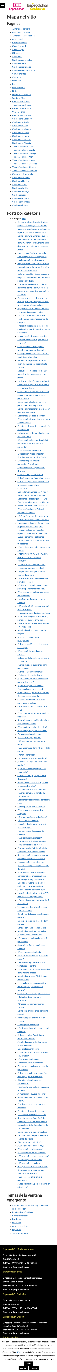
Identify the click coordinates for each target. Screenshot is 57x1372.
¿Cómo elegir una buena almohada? (33, 1156)
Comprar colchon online (23, 174)
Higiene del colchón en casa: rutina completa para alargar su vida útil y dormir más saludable (33, 267)
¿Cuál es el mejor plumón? (29, 737)
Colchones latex (19, 63)
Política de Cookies (21, 101)
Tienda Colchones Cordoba (24, 163)
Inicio (14, 84)
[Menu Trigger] (2, 5)
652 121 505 (31, 1329)
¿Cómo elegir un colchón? (29, 1163)
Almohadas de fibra (21, 28)
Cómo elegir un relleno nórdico (31, 1149)
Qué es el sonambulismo (28, 1048)
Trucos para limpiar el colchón (31, 806)
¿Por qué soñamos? (26, 754)
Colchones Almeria (20, 198)
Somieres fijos (18, 98)
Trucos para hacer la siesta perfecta (33, 613)
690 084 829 (31, 1285)
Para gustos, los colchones (29, 734)
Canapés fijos (18, 49)
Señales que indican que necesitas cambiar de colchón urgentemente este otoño (32, 339)
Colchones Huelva (20, 181)
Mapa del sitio (18, 87)
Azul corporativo (20, 1226)
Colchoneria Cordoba (22, 118)
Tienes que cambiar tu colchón (31, 568)
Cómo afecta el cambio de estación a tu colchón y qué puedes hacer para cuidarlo (33, 395)
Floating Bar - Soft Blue (22, 1212)
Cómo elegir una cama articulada (32, 1131)
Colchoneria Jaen (20, 125)
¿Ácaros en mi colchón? (28, 820)
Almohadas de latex (21, 32)
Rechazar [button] (34, 1368)
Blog (24, 218)
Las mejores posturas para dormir (32, 758)
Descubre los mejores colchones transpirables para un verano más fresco (32, 374)
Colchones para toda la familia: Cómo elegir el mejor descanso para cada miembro (33, 419)
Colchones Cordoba (21, 201)
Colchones (17, 56)
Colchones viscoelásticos (23, 70)
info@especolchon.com (19, 1267)
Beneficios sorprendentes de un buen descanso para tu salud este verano (32, 363)
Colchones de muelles (22, 60)
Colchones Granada (21, 177)
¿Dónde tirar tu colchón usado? (31, 564)
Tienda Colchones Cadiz (23, 146)
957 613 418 (17, 1285)
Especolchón (28, 6)
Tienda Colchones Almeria (24, 167)
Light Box (16, 1229)
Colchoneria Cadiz (20, 132)
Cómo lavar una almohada (29, 952)
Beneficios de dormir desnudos (31, 1111)
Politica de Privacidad (22, 115)
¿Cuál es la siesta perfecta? (29, 837)
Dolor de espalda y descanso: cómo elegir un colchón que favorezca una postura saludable (33, 277)
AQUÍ (19, 1352)
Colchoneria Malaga (21, 129)
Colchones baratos (20, 205)
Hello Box (16, 1222)
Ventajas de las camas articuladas (32, 1166)
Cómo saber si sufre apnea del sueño (33, 993)
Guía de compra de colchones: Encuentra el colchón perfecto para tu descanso (33, 540)
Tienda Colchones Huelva (23, 160)
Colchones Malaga (20, 191)
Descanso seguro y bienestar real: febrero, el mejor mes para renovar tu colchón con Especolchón (33, 301)
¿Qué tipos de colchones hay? (30, 1145)
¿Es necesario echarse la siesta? (31, 1114)
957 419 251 (17, 1308)
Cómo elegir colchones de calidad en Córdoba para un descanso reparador (32, 443)
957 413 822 (17, 1263)
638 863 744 (31, 1308)
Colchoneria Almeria (21, 143)
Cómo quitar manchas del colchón (32, 727)
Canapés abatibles (20, 46)
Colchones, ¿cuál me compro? (30, 1062)
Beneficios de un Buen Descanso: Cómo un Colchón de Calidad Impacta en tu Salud (32, 509)
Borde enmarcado (20, 1215)
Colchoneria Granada (21, 139)
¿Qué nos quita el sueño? (28, 1059)
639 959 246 (31, 1263)
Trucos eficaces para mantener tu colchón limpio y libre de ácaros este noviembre (33, 329)
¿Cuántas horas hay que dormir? (31, 1152)
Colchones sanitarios (21, 66)
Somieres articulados (21, 94)
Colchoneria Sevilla (20, 122)
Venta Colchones (19, 111)
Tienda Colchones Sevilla (23, 149)
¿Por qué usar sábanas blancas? (31, 789)
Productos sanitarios (21, 108)
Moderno (16, 1219)
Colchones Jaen (19, 194)
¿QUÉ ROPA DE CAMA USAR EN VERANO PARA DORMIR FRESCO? (32, 557)
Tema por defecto (20, 1233)
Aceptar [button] (23, 1368)
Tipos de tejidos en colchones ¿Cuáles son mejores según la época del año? (33, 865)
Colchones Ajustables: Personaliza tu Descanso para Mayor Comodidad (33, 485)
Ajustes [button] (29, 1363)
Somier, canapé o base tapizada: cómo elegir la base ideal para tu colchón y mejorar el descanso (32, 256)
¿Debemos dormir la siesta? (30, 675)
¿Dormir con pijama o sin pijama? (32, 817)
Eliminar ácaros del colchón (29, 1142)
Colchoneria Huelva (21, 136)
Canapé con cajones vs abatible (31, 927)
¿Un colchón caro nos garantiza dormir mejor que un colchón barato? (31, 986)
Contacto (16, 77)
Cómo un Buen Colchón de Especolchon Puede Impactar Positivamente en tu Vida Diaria (31, 453)
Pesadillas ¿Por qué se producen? (32, 730)
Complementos (19, 73)
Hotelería (16, 80)
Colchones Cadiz (19, 184)
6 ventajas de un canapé (28, 1024)
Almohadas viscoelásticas (24, 35)
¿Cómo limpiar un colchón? (29, 1159)
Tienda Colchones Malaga (24, 153)
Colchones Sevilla (20, 188)
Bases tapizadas (19, 42)
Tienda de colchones (21, 105)
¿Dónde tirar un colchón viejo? (31, 889)
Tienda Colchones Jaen (22, 156)
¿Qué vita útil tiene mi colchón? (31, 872)
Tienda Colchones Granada (24, 170)
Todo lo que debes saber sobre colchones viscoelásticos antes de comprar (32, 318)
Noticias (16, 91)
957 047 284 (17, 1329)
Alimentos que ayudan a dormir (31, 1093)
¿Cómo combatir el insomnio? (30, 671)
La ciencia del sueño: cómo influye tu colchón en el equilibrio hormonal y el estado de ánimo (33, 384)
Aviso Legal (17, 39)
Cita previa (17, 53)
